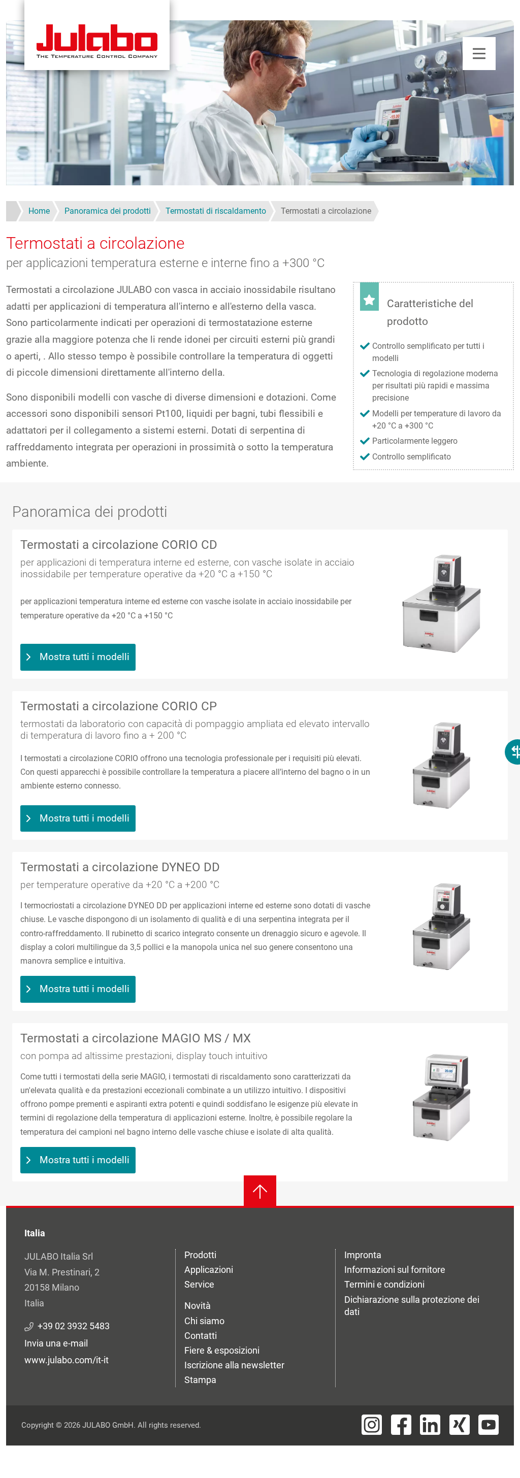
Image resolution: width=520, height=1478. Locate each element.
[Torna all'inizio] (260, 1191)
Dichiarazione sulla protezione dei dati (411, 1305)
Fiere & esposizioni (221, 1350)
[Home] (97, 35)
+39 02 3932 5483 (74, 1326)
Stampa (200, 1379)
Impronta (362, 1255)
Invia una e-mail (56, 1343)
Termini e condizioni (384, 1284)
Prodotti (200, 1255)
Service (199, 1284)
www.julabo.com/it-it (66, 1360)
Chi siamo (204, 1321)
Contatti (200, 1335)
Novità (197, 1305)
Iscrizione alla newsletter (234, 1365)
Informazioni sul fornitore (394, 1269)
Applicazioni (208, 1269)
